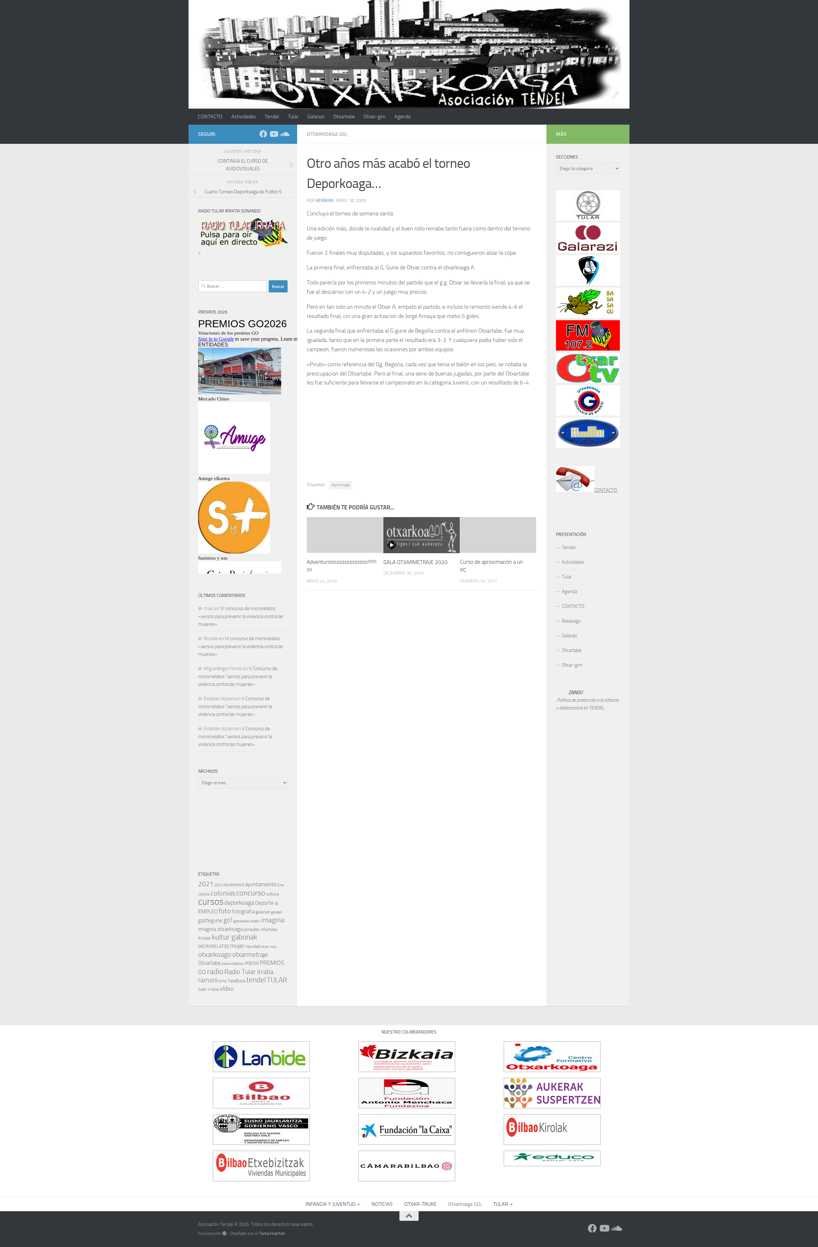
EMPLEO (208, 911)
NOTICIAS (382, 1204)
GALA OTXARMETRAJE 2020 (415, 562)
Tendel (272, 116)
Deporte (264, 903)
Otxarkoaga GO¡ (327, 134)
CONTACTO (210, 116)
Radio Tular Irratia (248, 972)
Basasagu (571, 621)
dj (276, 903)
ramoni (208, 980)
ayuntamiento (261, 884)
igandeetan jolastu (246, 921)
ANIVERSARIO (233, 885)
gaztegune (210, 920)
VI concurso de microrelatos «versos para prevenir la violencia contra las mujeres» (240, 616)
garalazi (276, 912)
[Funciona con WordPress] (224, 1233)
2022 (218, 885)
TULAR (277, 980)
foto (225, 911)
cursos (210, 901)
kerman (324, 200)
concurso (250, 892)
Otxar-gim (374, 116)
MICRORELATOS (213, 946)
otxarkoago (214, 954)
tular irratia (208, 989)
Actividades (243, 116)
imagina (272, 920)
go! (227, 920)
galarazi (263, 912)
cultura (272, 894)
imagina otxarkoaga (220, 929)
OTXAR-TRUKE (420, 1204)
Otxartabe (344, 116)
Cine (281, 885)
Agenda (402, 116)
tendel (256, 980)
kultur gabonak (234, 937)
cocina (204, 894)
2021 (205, 884)
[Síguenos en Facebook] (263, 134)
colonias (223, 893)
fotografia (243, 911)
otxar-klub (268, 947)
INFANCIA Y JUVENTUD (330, 1204)
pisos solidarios (233, 964)
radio (215, 971)
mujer (237, 945)
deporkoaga (340, 485)
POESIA (252, 963)
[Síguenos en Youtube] (273, 134)
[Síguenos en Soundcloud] (284, 134)
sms (223, 981)
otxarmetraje (250, 954)
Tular (293, 116)
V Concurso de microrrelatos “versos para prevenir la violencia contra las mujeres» (237, 676)
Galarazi (315, 116)
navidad (253, 946)
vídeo (227, 988)
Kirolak (204, 938)
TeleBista (236, 981)
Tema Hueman (272, 1233)
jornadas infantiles (260, 929)
